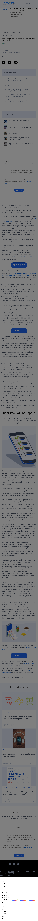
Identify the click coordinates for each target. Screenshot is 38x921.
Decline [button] (14, 899)
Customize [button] (23, 899)
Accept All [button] (32, 899)
